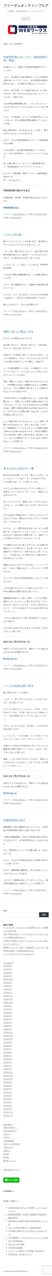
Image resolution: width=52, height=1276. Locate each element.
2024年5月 (7, 1016)
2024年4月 (7, 1019)
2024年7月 (7, 1009)
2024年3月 (7, 1022)
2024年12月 (8, 996)
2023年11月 (8, 1036)
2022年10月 (8, 1079)
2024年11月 (8, 999)
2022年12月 (8, 1072)
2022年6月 (7, 1092)
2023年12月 (8, 1032)
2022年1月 (7, 1109)
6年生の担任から (20, 214)
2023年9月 (7, 1042)
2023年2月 (7, 1065)
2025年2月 (7, 989)
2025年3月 (7, 986)
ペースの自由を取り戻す (18, 686)
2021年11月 (8, 1115)
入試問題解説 (8, 1140)
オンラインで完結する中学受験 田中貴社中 (26, 1251)
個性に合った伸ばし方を (18, 331)
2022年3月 (7, 1102)
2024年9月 (7, 1006)
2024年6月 (7, 1012)
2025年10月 (8, 979)
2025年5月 (7, 982)
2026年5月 (7, 969)
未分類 (6, 1154)
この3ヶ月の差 (12, 235)
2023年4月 (7, 1059)
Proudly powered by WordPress (15, 1271)
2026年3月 (7, 976)
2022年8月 (7, 1085)
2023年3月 (7, 1062)
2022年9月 (7, 1082)
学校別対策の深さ (14, 820)
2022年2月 (7, 1105)
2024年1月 (7, 1029)
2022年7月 (7, 1089)
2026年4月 (7, 972)
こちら (14, 180)
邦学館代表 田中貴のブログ (20, 1254)
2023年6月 (7, 1052)
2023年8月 (7, 1045)
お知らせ (7, 1134)
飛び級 (6, 1157)
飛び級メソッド (9, 1160)
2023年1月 (7, 1069)
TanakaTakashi (16, 217)
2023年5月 (7, 1055)
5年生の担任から (10, 1127)
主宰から (7, 1137)
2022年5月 (7, 1095)
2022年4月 (7, 1099)
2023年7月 (7, 1049)
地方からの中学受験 (11, 1144)
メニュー (26, 18)
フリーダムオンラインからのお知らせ (18, 954)
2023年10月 (8, 1039)
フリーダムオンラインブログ (26, 5)
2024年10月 (8, 1002)
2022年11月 (8, 1075)
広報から (7, 1150)
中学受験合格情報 (15, 1247)
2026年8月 (7, 966)
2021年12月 (8, 1112)
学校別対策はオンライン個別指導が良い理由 (25, 58)
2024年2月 (7, 1026)
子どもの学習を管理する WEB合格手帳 (24, 1227)
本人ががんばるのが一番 (18, 468)
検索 (5, 910)
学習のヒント (8, 1147)
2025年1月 (7, 992)
